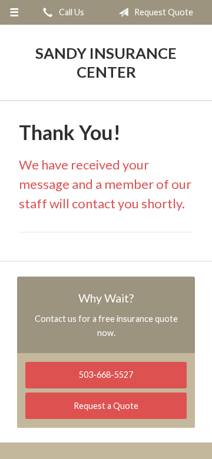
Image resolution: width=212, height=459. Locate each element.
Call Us (70, 12)
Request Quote (162, 12)
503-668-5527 (106, 375)
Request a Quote (106, 406)
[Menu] (14, 12)
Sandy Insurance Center (106, 62)
